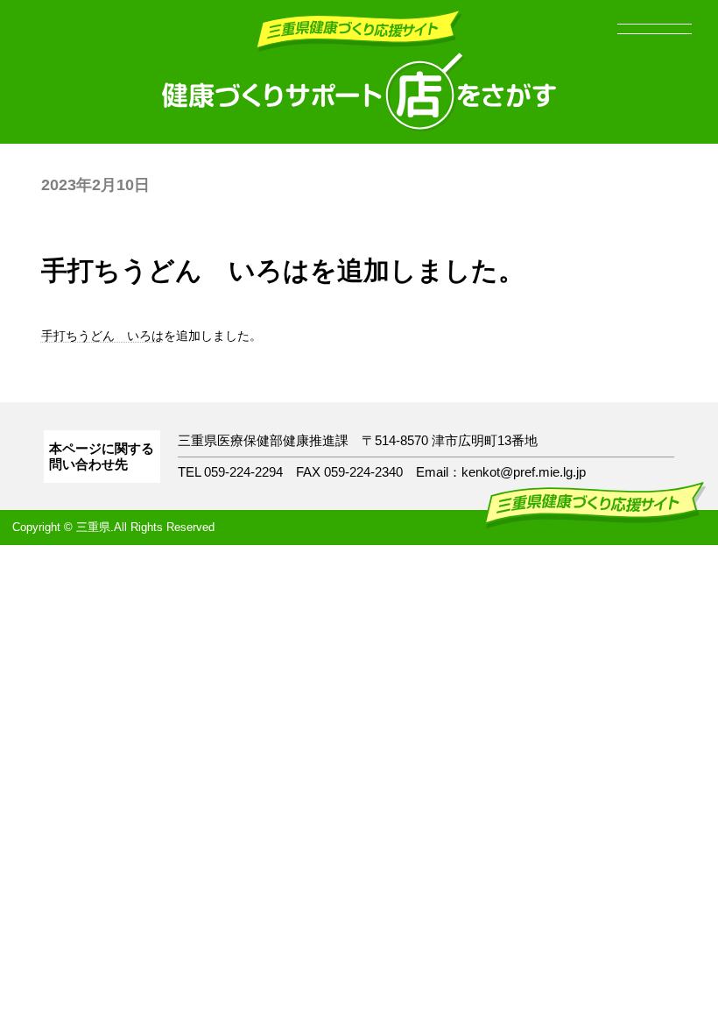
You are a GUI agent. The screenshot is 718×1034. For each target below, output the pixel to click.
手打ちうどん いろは (102, 336)
